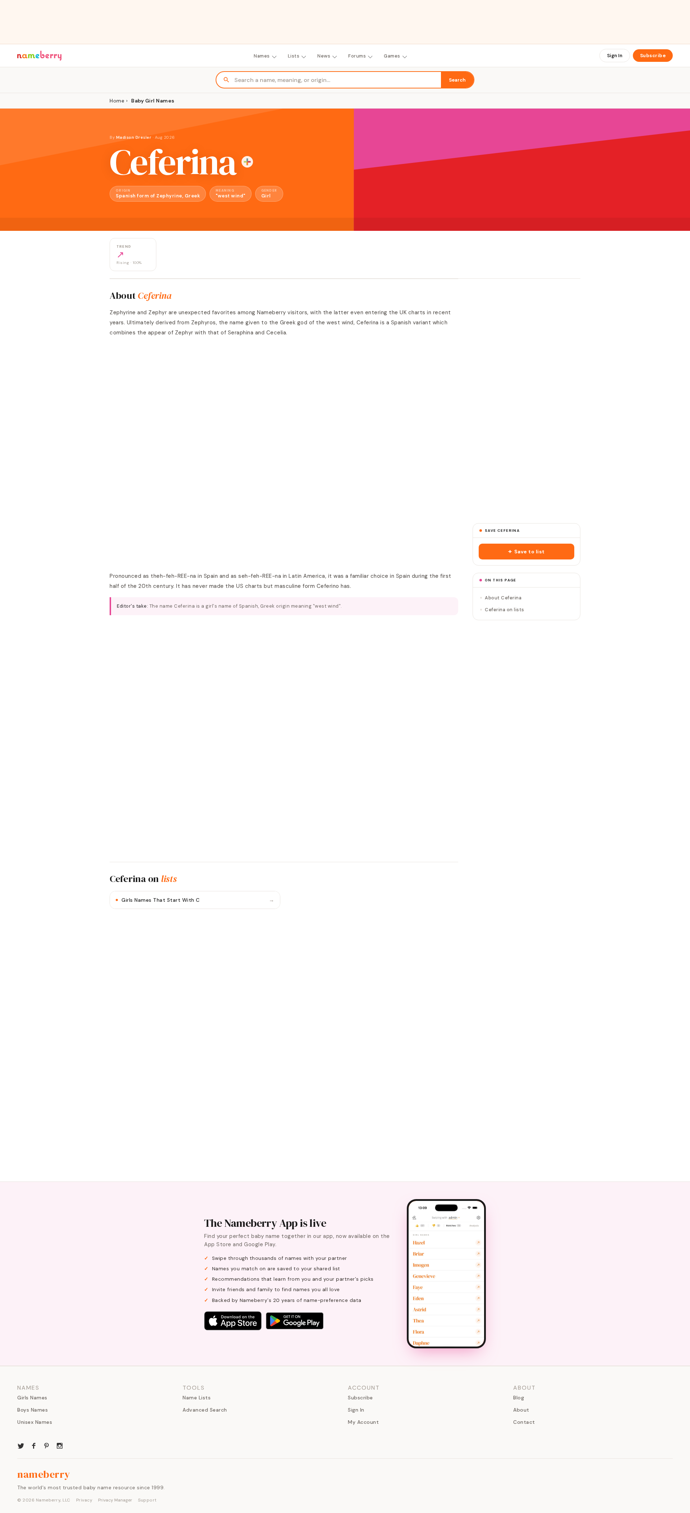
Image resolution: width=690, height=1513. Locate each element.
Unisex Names (34, 1422)
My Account (363, 1422)
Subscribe (653, 55)
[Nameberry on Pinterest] (46, 1445)
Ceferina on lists (504, 610)
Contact (524, 1422)
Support (147, 1500)
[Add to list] (247, 162)
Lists (294, 56)
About (521, 1410)
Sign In (614, 55)
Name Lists (197, 1397)
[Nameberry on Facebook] (33, 1445)
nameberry (43, 1474)
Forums (357, 56)
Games (392, 56)
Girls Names (32, 1397)
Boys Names (32, 1410)
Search (457, 80)
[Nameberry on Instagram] (59, 1445)
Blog (518, 1397)
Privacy (84, 1500)
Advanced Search (205, 1410)
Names (262, 56)
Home (117, 100)
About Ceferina (503, 598)
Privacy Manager (115, 1500)
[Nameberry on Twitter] (20, 1445)
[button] (526, 551)
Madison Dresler (134, 137)
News (323, 56)
